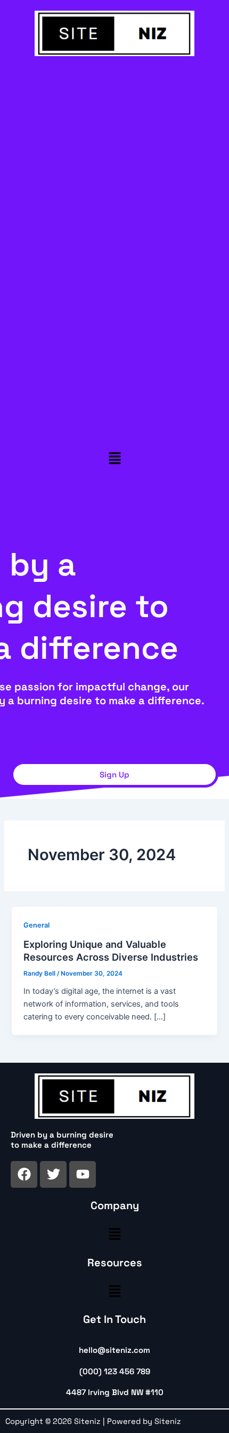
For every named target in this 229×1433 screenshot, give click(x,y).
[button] (114, 458)
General (36, 925)
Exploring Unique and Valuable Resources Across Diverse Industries (110, 950)
